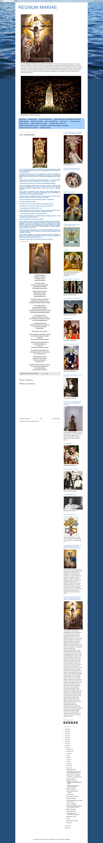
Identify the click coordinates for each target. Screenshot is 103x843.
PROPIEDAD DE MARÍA (72, 820)
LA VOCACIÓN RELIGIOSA (75, 121)
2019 (66, 739)
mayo (68, 759)
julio (68, 755)
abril (68, 761)
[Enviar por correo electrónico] (42, 373)
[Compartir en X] (44, 373)
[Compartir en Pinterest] (47, 373)
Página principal (22, 119)
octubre (68, 753)
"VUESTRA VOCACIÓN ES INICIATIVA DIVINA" (72, 786)
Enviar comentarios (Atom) (32, 421)
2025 (66, 729)
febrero (68, 765)
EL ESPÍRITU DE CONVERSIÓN (74, 777)
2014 (66, 825)
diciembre (69, 749)
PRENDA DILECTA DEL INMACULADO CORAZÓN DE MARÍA (74, 782)
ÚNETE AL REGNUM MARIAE (51, 121)
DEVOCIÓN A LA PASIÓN (45, 127)
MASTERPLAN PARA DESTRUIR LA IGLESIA (29, 125)
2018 (66, 741)
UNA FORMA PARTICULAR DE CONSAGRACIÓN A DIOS (73, 772)
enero (68, 767)
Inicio (41, 418)
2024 (66, 731)
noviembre (69, 751)
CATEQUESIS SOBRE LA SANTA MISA (57, 123)
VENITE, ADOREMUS (71, 803)
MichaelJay (52, 839)
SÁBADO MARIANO (71, 769)
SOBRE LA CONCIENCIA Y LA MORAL (39, 123)
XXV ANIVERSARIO (71, 811)
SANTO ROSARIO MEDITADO (45, 119)
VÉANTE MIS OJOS (71, 816)
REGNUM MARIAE (37, 7)
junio (68, 757)
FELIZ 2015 (69, 822)
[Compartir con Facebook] (46, 373)
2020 (66, 737)
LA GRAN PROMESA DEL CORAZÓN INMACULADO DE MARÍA (67, 119)
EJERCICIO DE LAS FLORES (37, 121)
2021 (66, 735)
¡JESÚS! (68, 818)
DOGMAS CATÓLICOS (24, 123)
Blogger (68, 839)
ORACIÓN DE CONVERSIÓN (73, 775)
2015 (66, 747)
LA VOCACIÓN (69, 794)
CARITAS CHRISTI (63, 121)
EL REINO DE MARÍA (32, 119)
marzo (68, 763)
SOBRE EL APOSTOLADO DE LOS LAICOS (28, 127)
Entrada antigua (56, 418)
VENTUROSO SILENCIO (72, 796)
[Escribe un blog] (43, 373)
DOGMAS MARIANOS (24, 121)
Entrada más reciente (25, 418)
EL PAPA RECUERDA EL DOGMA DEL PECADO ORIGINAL (74, 806)
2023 (66, 733)
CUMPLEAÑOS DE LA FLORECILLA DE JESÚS (72, 814)
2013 (66, 828)
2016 (66, 745)
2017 (66, 743)
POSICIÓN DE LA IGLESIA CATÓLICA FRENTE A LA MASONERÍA (54, 125)
